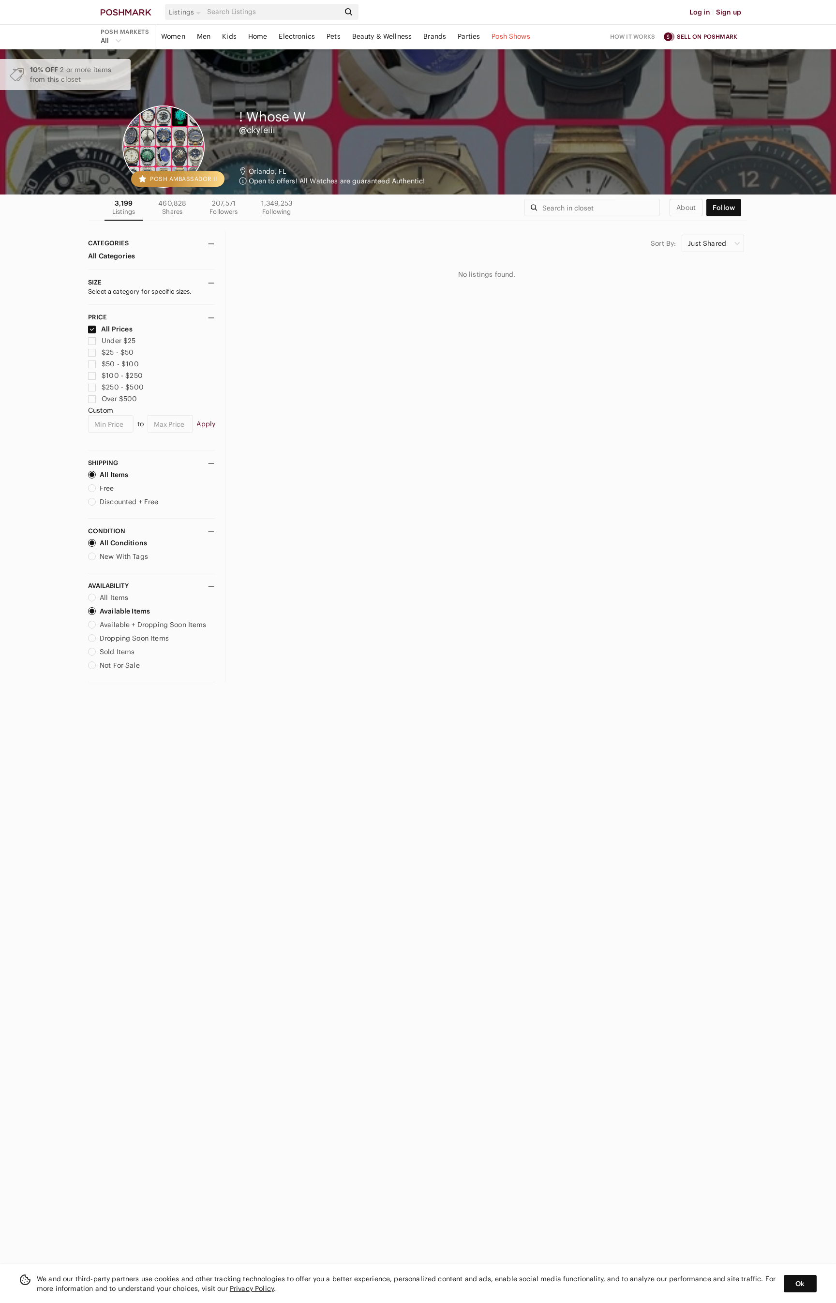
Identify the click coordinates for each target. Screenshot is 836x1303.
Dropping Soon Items (134, 638)
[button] (186, 12)
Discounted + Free (129, 501)
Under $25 (118, 340)
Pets (334, 36)
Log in (699, 12)
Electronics (297, 36)
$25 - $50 (118, 352)
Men (203, 36)
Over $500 (119, 398)
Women (173, 36)
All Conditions (123, 543)
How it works (633, 36)
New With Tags (124, 556)
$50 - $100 (120, 363)
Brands (434, 36)
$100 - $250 (122, 375)
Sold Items (117, 651)
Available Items (125, 611)
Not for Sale (120, 665)
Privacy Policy (252, 1288)
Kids (229, 36)
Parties (469, 36)
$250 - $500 (123, 387)
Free (107, 488)
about (686, 207)
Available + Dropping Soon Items (153, 624)
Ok (800, 1283)
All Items (114, 474)
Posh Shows (511, 36)
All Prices (117, 329)
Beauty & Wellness (382, 36)
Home (258, 36)
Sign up (728, 12)
